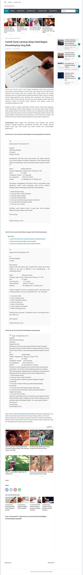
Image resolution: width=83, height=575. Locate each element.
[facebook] (6, 489)
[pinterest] (15, 489)
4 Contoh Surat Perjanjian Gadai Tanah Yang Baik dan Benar (24, 243)
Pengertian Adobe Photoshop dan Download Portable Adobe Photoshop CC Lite (70, 77)
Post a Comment (16, 48)
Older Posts (51, 562)
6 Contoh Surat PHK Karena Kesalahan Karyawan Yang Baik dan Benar (27, 239)
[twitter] (11, 489)
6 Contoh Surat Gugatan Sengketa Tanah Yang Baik (22, 241)
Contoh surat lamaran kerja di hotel (16, 89)
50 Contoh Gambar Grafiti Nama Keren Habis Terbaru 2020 (70, 54)
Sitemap (10, 2)
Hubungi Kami (17, 2)
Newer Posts (8, 562)
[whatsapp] (19, 489)
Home (5, 2)
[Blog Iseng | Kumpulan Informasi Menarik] (9, 6)
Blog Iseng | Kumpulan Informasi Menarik (43, 571)
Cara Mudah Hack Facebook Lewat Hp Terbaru (70, 65)
